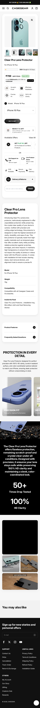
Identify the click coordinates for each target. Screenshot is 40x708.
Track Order (6, 665)
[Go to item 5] (36, 52)
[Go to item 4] (29, 52)
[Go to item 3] (22, 52)
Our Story (5, 683)
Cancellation (6, 661)
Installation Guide (28, 668)
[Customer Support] (36, 703)
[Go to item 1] (7, 52)
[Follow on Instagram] (15, 642)
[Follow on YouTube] (20, 642)
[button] (6, 69)
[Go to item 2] (15, 52)
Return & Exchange (9, 668)
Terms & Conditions (29, 657)
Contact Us (6, 653)
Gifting (4, 687)
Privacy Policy (27, 653)
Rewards (5, 695)
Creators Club (7, 691)
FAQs (4, 657)
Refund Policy (27, 665)
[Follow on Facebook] (3, 642)
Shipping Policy (27, 661)
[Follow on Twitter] (9, 642)
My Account (6, 680)
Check (30, 188)
